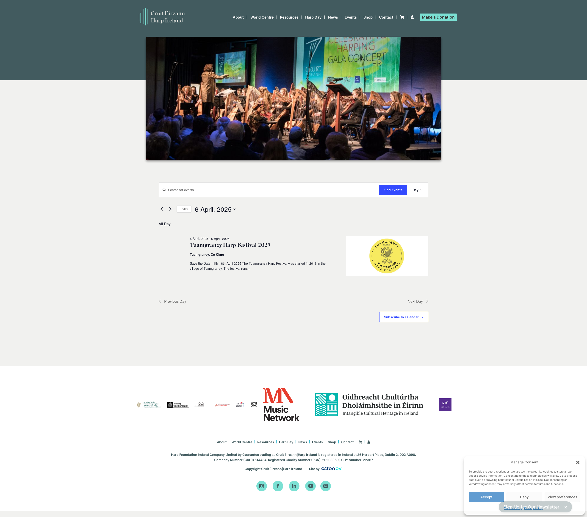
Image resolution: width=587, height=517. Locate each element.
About (238, 17)
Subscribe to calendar (401, 317)
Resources (289, 17)
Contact (386, 17)
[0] (402, 17)
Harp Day (313, 17)
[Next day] (170, 209)
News (333, 17)
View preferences (562, 497)
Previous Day (175, 301)
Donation (438, 17)
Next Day (415, 301)
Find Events (393, 189)
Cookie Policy (513, 508)
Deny (524, 497)
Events (351, 17)
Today (184, 209)
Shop (368, 17)
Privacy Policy (533, 508)
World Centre (262, 17)
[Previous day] (161, 209)
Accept (486, 497)
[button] (578, 462)
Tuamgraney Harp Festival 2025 (230, 245)
